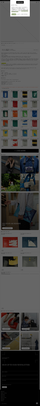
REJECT (18, 14)
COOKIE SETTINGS (24, 14)
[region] (20, 8)
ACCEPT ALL (14, 14)
